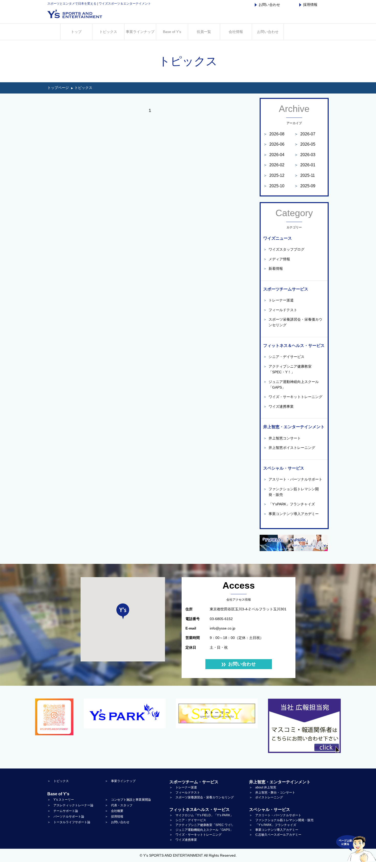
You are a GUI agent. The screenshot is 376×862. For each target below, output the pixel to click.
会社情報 (236, 32)
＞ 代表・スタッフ (118, 805)
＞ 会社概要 (114, 811)
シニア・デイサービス (283, 357)
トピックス (108, 32)
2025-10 (273, 186)
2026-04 (273, 155)
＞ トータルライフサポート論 (68, 822)
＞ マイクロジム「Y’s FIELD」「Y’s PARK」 (201, 815)
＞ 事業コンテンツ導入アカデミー (273, 830)
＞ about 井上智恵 (262, 787)
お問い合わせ (269, 5)
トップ (76, 32)
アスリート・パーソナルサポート (292, 479)
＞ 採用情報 (114, 816)
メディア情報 (276, 259)
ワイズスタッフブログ (283, 249)
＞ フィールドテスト (184, 792)
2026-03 (304, 155)
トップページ (58, 88)
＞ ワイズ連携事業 (183, 840)
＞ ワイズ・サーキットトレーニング (195, 834)
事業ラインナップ (140, 32)
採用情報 (310, 5)
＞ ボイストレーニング (266, 797)
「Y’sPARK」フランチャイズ (289, 504)
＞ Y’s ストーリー (60, 799)
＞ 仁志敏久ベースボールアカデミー (275, 834)
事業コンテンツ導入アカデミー (291, 514)
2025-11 (304, 175)
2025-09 (304, 186)
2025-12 (273, 175)
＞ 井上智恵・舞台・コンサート (272, 792)
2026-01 (304, 165)
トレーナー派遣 (278, 300)
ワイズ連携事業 (278, 406)
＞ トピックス (58, 781)
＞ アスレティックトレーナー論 (70, 805)
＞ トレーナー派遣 (183, 787)
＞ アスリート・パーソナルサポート (275, 815)
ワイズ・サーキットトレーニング (292, 397)
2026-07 (304, 134)
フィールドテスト (280, 310)
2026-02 (273, 165)
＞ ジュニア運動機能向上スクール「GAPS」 (201, 830)
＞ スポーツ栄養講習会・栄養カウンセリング (201, 797)
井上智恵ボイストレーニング (289, 448)
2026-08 (273, 134)
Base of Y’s (172, 32)
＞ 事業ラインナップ (120, 781)
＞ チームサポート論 (62, 811)
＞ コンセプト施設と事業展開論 (128, 799)
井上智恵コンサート (282, 438)
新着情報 (273, 268)
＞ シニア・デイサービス (187, 820)
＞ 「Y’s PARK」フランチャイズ (272, 825)
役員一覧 (204, 32)
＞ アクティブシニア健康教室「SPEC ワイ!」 (202, 825)
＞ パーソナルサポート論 (65, 816)
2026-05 (304, 144)
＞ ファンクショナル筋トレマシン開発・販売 (281, 820)
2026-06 (273, 144)
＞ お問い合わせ (117, 822)
